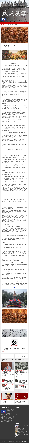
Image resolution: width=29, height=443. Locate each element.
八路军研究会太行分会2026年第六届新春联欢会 (6, 370)
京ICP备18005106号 (24, 441)
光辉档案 (16, 370)
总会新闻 (18, 399)
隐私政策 (20, 441)
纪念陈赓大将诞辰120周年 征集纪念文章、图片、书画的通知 (20, 402)
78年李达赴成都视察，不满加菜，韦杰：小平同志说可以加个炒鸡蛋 (23, 381)
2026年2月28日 (3, 373)
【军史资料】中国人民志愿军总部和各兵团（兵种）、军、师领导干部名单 (21, 356)
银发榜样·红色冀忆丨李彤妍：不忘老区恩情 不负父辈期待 (23, 425)
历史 (17, 370)
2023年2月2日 (17, 403)
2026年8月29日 (20, 429)
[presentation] (26, 392)
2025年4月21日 (21, 388)
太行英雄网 (16, 441)
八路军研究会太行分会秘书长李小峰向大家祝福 (9, 381)
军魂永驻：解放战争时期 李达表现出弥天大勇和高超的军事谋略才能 (21, 372)
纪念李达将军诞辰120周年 (21, 370)
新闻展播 (8, 399)
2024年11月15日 (4, 46)
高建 (3, 351)
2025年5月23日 (17, 374)
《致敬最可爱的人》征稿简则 (7, 401)
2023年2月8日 (4, 402)
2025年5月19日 (21, 383)
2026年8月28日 (20, 432)
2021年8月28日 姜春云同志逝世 (22, 431)
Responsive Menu (27, 7)
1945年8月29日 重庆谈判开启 (22, 428)
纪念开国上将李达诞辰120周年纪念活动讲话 (22, 387)
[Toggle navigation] (2, 23)
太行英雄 (8, 46)
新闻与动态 (6, 399)
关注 (3, 399)
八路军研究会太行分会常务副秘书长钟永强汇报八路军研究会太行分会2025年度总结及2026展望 (9, 387)
